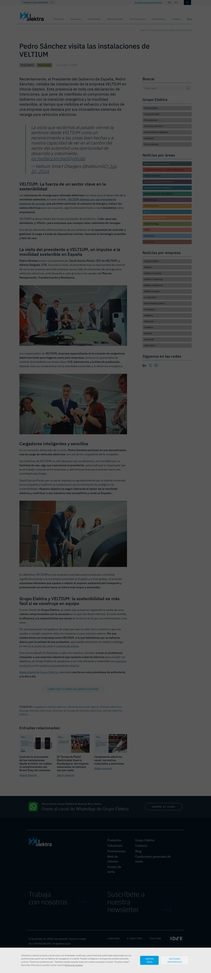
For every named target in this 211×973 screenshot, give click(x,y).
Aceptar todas (149, 960)
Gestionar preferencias (174, 960)
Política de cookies (74, 965)
